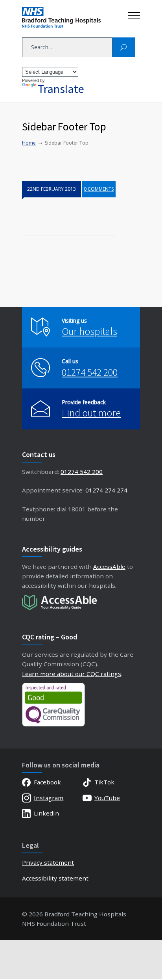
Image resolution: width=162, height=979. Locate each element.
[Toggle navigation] (134, 13)
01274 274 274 (106, 490)
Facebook (47, 782)
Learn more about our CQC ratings (71, 674)
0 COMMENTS (99, 189)
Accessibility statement (55, 878)
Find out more (91, 412)
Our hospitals (89, 331)
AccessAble (109, 566)
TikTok (104, 782)
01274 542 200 (90, 372)
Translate (61, 89)
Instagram (48, 798)
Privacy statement (48, 862)
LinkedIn (46, 813)
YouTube (107, 798)
